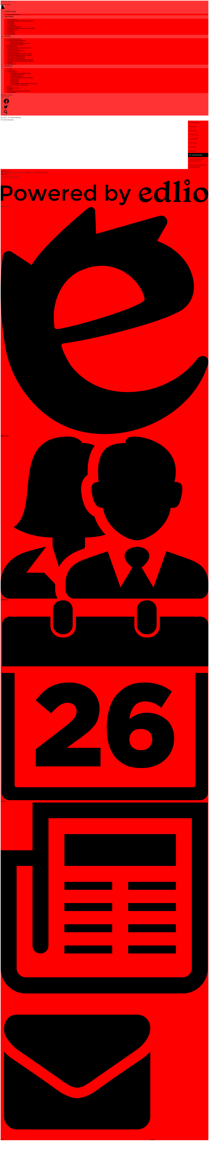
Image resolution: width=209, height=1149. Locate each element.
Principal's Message (12, 19)
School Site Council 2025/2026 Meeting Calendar (20, 59)
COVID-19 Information (13, 14)
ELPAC (9, 86)
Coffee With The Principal (14, 39)
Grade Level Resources (13, 49)
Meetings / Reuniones (12, 52)
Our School (4, 117)
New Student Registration (13, 26)
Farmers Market (14, 80)
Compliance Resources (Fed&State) (16, 40)
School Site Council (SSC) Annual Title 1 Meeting (20, 61)
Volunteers (10, 62)
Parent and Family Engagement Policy (20, 43)
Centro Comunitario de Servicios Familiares (21, 77)
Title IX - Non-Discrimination (11, 177)
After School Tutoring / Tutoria (15, 44)
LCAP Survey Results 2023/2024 (15, 50)
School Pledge (11, 32)
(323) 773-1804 (33, 172)
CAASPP (9, 68)
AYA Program (11, 22)
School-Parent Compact (16, 42)
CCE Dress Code (11, 25)
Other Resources (11, 64)
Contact (152, 1139)
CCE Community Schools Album (19, 85)
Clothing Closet (14, 79)
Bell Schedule (10, 23)
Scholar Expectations (12, 29)
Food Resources (14, 82)
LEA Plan (9, 89)
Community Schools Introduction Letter (20, 73)
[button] (10, 12)
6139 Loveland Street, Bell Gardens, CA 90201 (13, 172)
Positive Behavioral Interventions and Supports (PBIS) (21, 28)
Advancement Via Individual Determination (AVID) (20, 21)
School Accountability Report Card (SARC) (18, 90)
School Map (10, 31)
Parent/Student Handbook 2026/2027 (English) (19, 53)
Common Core (11, 70)
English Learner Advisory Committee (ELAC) (19, 47)
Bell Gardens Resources (16, 76)
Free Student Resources (13, 88)
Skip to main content (6, 1)
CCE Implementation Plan (17, 74)
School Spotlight (11, 92)
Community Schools (12, 71)
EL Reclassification (12, 46)
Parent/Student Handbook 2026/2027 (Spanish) (19, 55)
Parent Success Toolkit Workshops (16, 56)
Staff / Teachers (11, 34)
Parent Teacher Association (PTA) (16, 58)
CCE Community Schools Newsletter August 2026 (23, 83)
